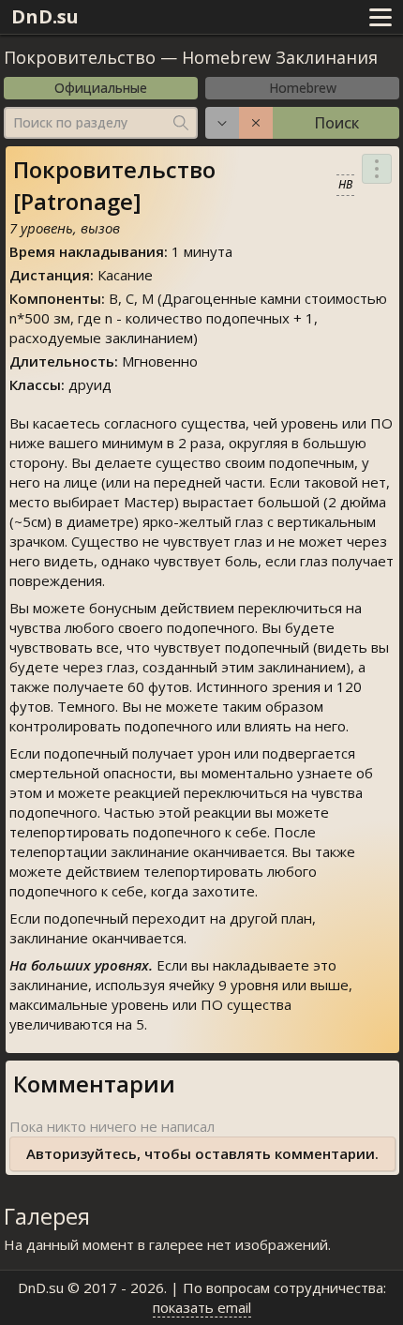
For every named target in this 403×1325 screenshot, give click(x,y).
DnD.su (45, 16)
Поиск (336, 123)
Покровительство (80, 57)
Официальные (100, 88)
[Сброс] (256, 123)
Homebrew (302, 88)
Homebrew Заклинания (280, 57)
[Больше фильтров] (222, 123)
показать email (202, 1307)
